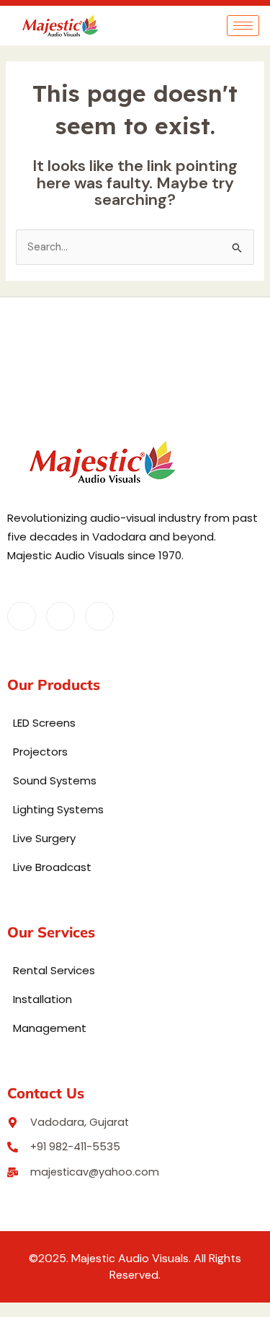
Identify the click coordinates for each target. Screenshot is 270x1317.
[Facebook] (21, 616)
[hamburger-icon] (243, 25)
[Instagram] (99, 616)
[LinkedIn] (60, 616)
